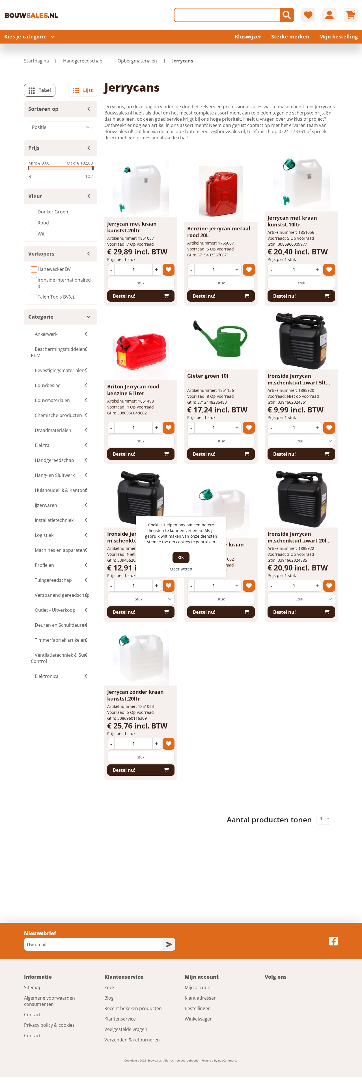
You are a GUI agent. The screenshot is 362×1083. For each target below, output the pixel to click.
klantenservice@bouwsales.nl (213, 131)
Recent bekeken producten (133, 1008)
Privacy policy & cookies (49, 1025)
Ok (181, 557)
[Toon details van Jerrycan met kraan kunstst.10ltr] (301, 183)
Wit (41, 234)
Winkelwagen (199, 1019)
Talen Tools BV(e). (56, 297)
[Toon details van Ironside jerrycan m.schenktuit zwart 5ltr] (301, 341)
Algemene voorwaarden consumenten (49, 1001)
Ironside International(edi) (64, 283)
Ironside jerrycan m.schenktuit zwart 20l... (299, 537)
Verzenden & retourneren (132, 1040)
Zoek (109, 987)
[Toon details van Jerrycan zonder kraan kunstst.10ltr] (221, 510)
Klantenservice (120, 1019)
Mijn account (198, 987)
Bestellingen (198, 1008)
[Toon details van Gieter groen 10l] (221, 341)
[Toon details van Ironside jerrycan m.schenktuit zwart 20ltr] (301, 499)
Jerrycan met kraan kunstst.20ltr (132, 227)
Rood (43, 223)
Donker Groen (53, 212)
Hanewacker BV (54, 269)
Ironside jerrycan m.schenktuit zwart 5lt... (299, 379)
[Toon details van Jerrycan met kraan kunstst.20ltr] (141, 189)
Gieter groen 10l (207, 375)
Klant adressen (201, 998)
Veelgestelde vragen (125, 1029)
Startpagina (36, 61)
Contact (32, 1014)
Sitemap (33, 987)
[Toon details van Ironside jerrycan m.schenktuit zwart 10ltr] (141, 499)
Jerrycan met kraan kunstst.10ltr (292, 221)
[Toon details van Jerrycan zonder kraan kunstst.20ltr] (141, 657)
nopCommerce (228, 1060)
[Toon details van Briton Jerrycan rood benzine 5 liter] (141, 352)
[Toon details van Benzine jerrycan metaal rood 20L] (221, 194)
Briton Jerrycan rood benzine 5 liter (133, 390)
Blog (109, 998)
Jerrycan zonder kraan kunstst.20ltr (135, 695)
